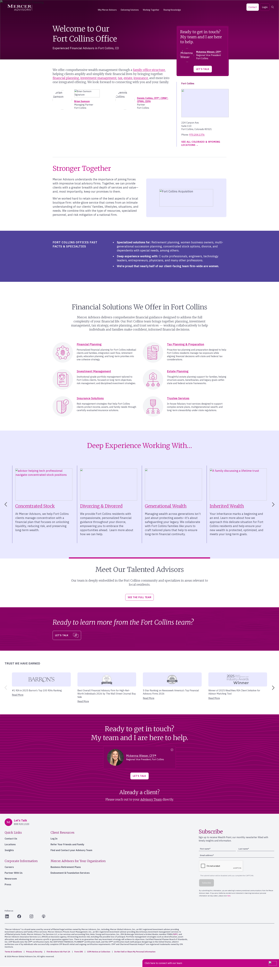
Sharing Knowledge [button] (172, 10)
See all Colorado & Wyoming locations (200, 143)
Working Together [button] (151, 10)
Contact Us (11, 838)
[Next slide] (274, 504)
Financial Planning (89, 344)
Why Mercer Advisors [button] (107, 10)
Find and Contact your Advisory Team (71, 850)
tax (120, 78)
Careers (9, 867)
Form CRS (78, 951)
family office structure (149, 70)
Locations (10, 844)
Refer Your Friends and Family (67, 844)
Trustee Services (178, 398)
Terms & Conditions (13, 951)
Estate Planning (177, 371)
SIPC (175, 934)
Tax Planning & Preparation (185, 344)
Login (265, 7)
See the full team (139, 597)
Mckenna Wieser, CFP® (208, 51)
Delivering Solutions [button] (130, 10)
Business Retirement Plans (66, 867)
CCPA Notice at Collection (98, 951)
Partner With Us (14, 872)
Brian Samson (82, 101)
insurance (141, 78)
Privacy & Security (34, 951)
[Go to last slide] (5, 504)
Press (8, 884)
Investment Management (94, 371)
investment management (98, 78)
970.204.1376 (197, 134)
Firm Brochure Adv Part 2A (58, 951)
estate (128, 78)
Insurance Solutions (90, 398)
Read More (17, 694)
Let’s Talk (202, 69)
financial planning (66, 78)
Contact (252, 7)
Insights (9, 850)
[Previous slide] (5, 688)
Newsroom (11, 878)
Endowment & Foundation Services (70, 872)
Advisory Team (151, 799)
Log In (54, 838)
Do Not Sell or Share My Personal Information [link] (134, 951)
